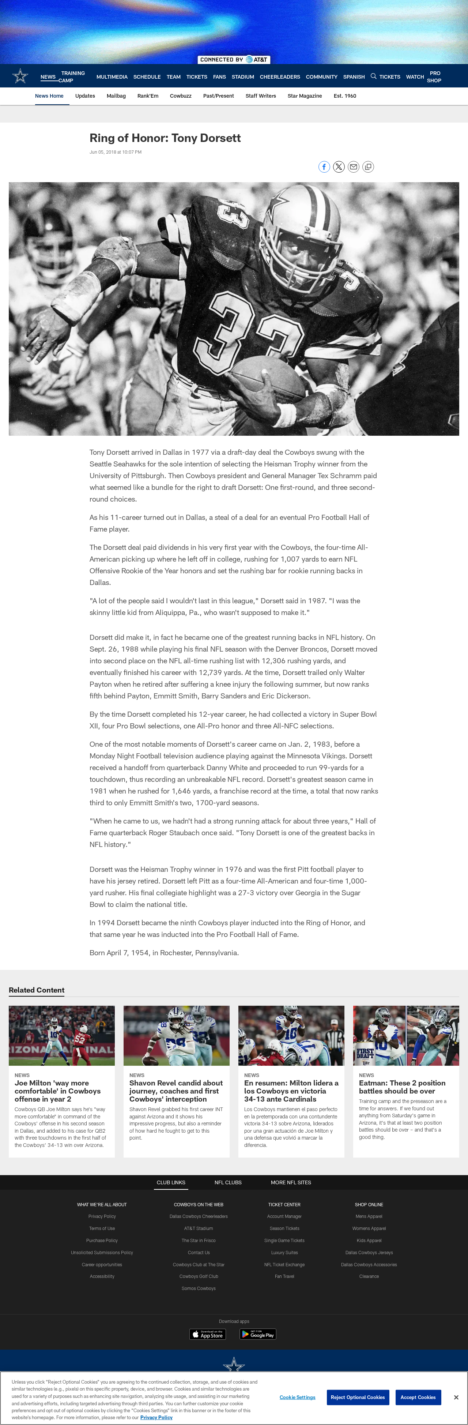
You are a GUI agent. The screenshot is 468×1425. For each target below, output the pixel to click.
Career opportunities (102, 1264)
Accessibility (102, 1276)
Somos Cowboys (199, 1288)
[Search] (374, 76)
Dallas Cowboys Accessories (369, 1264)
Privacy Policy (102, 1216)
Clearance (369, 1276)
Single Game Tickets (284, 1240)
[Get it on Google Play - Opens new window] (257, 1338)
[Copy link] (368, 167)
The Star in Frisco (199, 1240)
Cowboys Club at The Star (198, 1264)
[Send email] (353, 171)
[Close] (456, 1398)
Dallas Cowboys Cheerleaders (199, 1216)
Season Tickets (284, 1228)
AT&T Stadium (198, 1228)
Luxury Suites (284, 1252)
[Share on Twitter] (339, 171)
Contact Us (199, 1252)
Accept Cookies (418, 1397)
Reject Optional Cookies (358, 1397)
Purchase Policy (102, 1240)
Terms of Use (102, 1228)
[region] (234, 1398)
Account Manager (284, 1216)
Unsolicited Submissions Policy (102, 1252)
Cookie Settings (298, 1397)
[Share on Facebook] (324, 171)
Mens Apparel (369, 1216)
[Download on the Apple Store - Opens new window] (207, 1335)
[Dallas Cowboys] (234, 1368)
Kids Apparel (369, 1240)
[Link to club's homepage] (20, 76)
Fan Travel (284, 1276)
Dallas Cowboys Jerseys (369, 1252)
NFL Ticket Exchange (284, 1264)
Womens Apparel (369, 1228)
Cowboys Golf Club (199, 1276)
